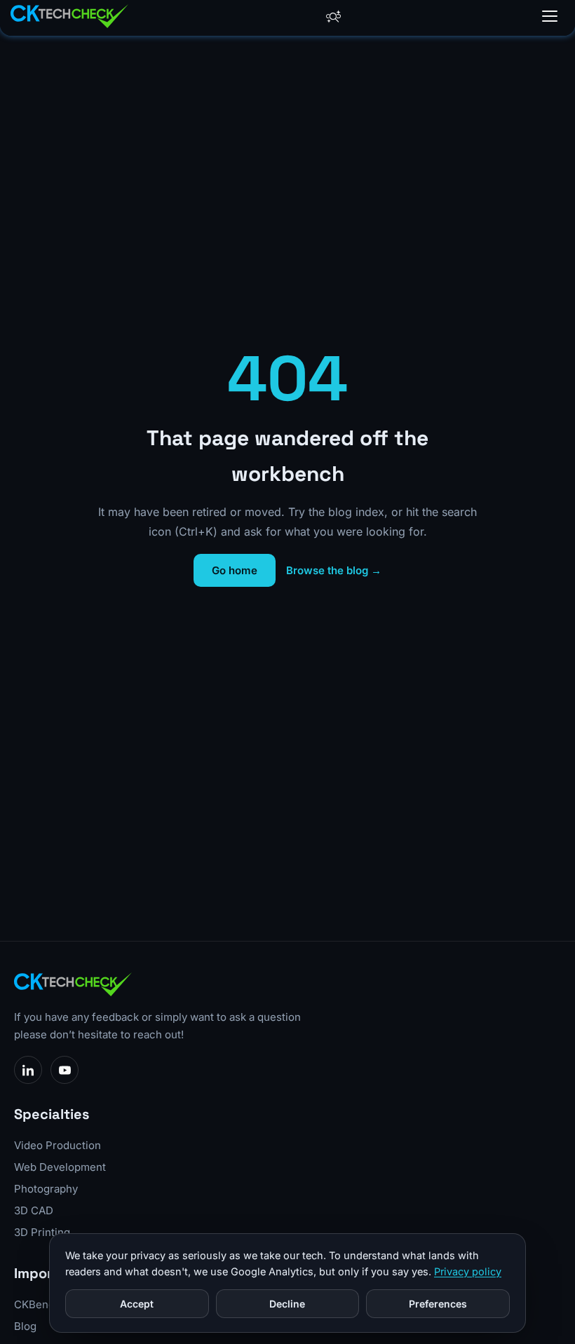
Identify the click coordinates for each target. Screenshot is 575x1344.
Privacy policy (467, 1271)
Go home (234, 570)
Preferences (438, 1304)
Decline (287, 1304)
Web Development (60, 1167)
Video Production (57, 1145)
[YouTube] (64, 1070)
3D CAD (33, 1210)
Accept (137, 1304)
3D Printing (42, 1232)
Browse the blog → (333, 570)
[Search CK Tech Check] (333, 16)
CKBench (37, 1304)
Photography (46, 1188)
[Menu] (549, 16)
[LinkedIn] (28, 1070)
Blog (25, 1326)
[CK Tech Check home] (69, 16)
